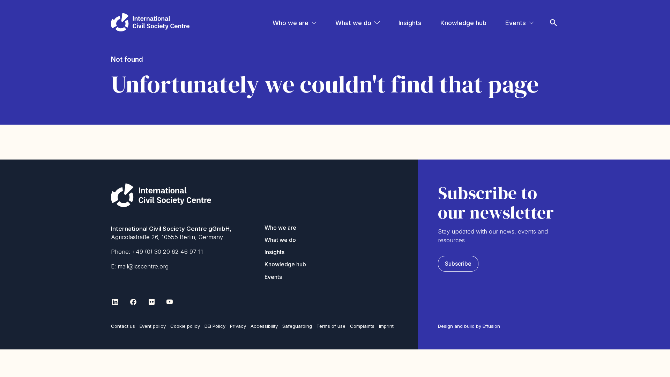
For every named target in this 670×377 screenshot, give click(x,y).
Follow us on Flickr (151, 302)
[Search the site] (553, 13)
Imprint (386, 326)
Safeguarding (297, 326)
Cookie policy (185, 326)
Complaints (362, 326)
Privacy (238, 326)
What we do (353, 23)
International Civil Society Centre (150, 22)
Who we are (290, 23)
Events (515, 23)
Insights (410, 23)
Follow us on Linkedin (115, 302)
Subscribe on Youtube (169, 302)
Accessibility (264, 326)
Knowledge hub (463, 23)
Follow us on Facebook (133, 302)
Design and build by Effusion (469, 326)
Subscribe (458, 263)
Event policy (153, 326)
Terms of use (331, 326)
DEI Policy (214, 326)
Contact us (123, 326)
